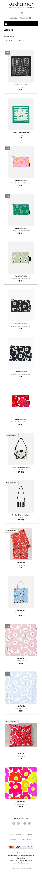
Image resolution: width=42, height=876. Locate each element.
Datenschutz (20, 834)
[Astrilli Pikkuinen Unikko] (21, 66)
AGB (11, 834)
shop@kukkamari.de (21, 863)
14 (25, 823)
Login (12, 17)
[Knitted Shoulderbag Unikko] (21, 449)
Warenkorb (24, 17)
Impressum (13, 839)
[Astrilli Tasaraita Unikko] (21, 114)
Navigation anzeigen (6, 23)
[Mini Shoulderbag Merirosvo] (21, 496)
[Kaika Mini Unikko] (21, 162)
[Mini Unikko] (21, 544)
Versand (29, 834)
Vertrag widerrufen (26, 839)
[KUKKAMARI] (21, 7)
